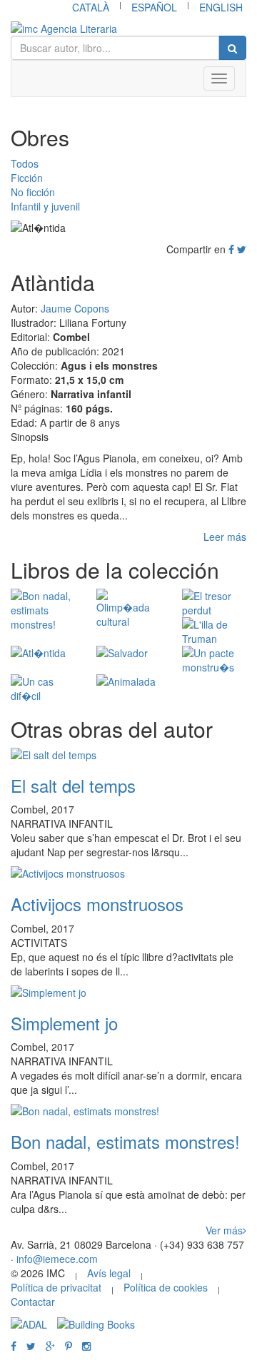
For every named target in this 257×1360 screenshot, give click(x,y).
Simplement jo (64, 1022)
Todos (25, 163)
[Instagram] (86, 1346)
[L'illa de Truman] (214, 631)
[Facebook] (231, 249)
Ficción (27, 178)
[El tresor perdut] (214, 603)
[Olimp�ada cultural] (128, 609)
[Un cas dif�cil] (43, 688)
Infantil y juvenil (45, 206)
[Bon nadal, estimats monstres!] (43, 610)
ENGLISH (221, 7)
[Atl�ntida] (43, 653)
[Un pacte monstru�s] (214, 660)
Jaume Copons (75, 308)
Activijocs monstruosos (97, 903)
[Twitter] (241, 249)
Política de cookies (166, 1287)
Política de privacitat (56, 1287)
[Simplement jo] (128, 992)
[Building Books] (96, 1323)
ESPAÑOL (154, 7)
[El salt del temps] (128, 755)
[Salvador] (128, 653)
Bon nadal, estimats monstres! (125, 1141)
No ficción (33, 192)
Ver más (224, 1230)
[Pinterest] (68, 1346)
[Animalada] (128, 681)
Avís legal (109, 1273)
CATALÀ (90, 7)
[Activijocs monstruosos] (128, 873)
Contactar (33, 1301)
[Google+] (50, 1346)
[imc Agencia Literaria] (128, 28)
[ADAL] (29, 1323)
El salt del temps (73, 785)
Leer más (224, 536)
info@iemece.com (57, 1259)
